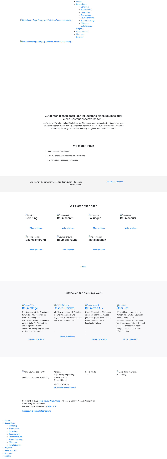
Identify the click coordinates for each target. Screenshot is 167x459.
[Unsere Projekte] (61, 305)
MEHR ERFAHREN (36, 339)
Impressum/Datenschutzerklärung (36, 411)
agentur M (52, 406)
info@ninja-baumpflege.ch (65, 387)
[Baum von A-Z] (92, 305)
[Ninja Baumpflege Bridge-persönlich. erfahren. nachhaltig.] (46, 20)
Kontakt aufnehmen (115, 181)
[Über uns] (121, 305)
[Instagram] (90, 374)
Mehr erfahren (36, 228)
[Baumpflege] (28, 305)
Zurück (83, 266)
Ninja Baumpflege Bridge (49, 401)
